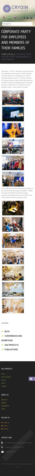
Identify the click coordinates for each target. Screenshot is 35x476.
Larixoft (17, 467)
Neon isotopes (6, 377)
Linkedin (6, 429)
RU (15, 19)
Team (3, 409)
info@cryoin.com (10, 452)
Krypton (3, 386)
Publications (11, 349)
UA (9, 19)
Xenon (3, 383)
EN (4, 19)
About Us (4, 400)
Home (4, 54)
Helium (3, 380)
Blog (11, 54)
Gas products (12, 345)
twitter (5, 426)
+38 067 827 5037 (18, 447)
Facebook (6, 423)
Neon (3, 374)
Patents (3, 403)
